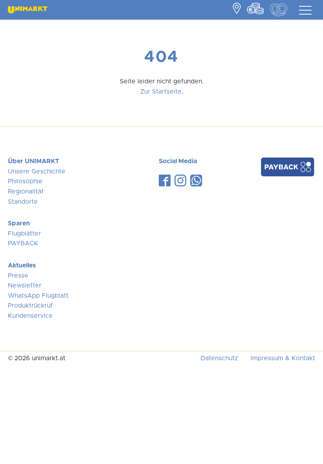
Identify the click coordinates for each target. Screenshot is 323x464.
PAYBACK (23, 243)
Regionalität (26, 191)
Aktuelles (22, 265)
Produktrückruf (30, 305)
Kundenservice (30, 316)
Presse (18, 276)
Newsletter (24, 285)
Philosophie (25, 181)
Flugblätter (24, 233)
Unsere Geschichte (36, 171)
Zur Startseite (161, 91)
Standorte (23, 202)
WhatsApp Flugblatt (38, 296)
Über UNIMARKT (33, 161)
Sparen (19, 223)
